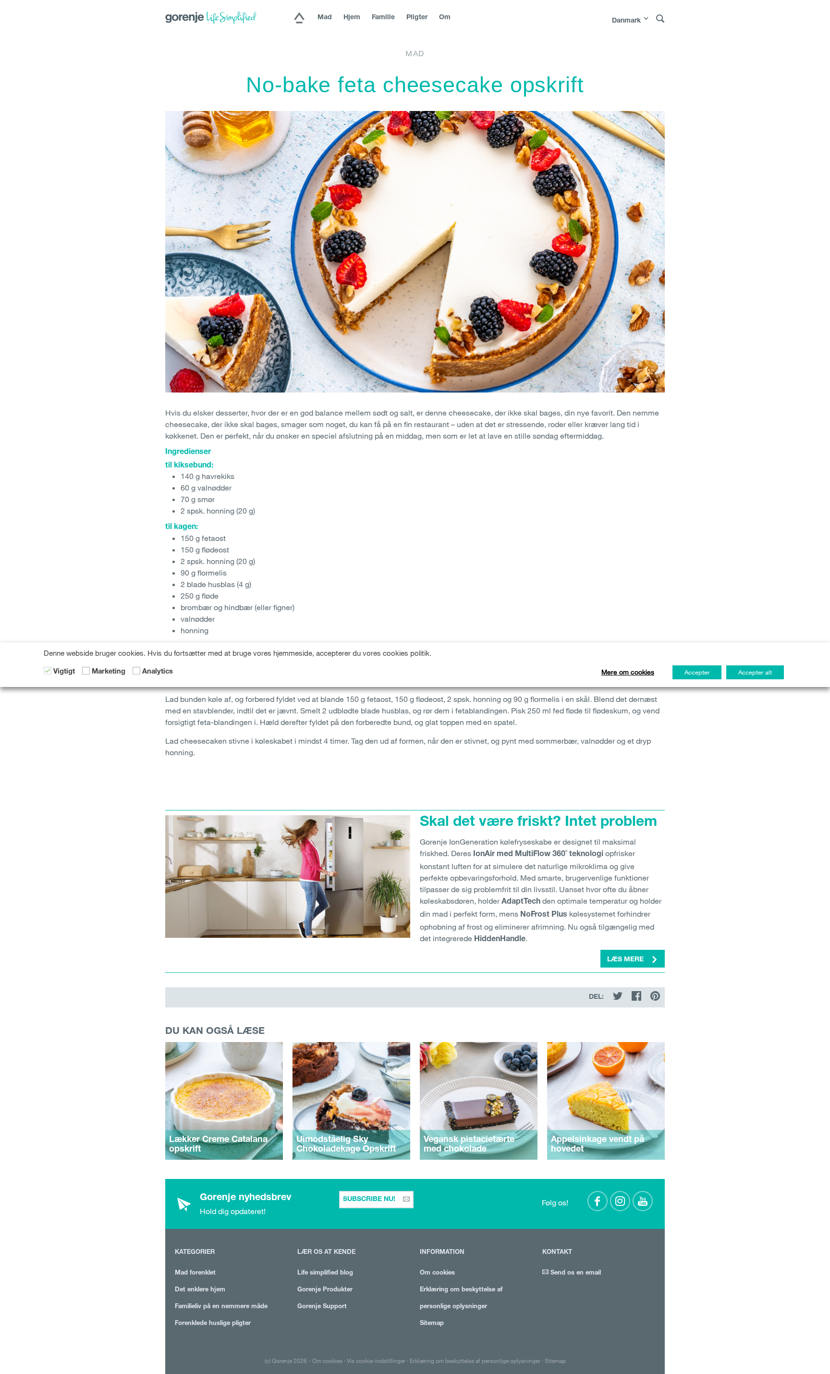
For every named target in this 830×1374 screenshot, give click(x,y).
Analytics (157, 672)
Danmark (626, 21)
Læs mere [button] (626, 960)
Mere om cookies (627, 672)
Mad (324, 17)
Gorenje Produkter (325, 1290)
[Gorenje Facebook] (597, 1201)
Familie (383, 17)
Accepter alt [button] (755, 672)
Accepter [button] (696, 672)
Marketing (108, 672)
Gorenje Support (322, 1307)
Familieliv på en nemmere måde (221, 1307)
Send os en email (575, 1273)
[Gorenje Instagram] (620, 1201)
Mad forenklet (195, 1273)
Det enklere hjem (200, 1290)
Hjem (351, 17)
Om (445, 17)
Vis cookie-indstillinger (376, 1360)
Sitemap (432, 1324)
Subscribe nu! (370, 1199)
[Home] (299, 18)
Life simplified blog (325, 1273)
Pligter (416, 17)
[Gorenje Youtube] (643, 1201)
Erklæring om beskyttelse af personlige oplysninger (475, 1360)
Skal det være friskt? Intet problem (538, 823)
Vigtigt (64, 672)
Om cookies (437, 1273)
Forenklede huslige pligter (213, 1324)
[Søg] (660, 19)
